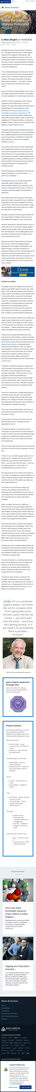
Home (3, 1005)
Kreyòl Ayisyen (5, 1048)
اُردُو (25, 1050)
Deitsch (13, 1053)
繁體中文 (17, 1038)
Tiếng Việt (4, 1043)
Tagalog (3, 1040)
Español (3, 1038)
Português (18, 1040)
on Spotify (10, 142)
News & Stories (12, 7)
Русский (10, 1040)
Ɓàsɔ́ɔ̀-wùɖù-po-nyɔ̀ (15, 1043)
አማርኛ (10, 1038)
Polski (27, 1048)
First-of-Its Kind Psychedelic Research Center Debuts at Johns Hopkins (16, 912)
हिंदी (8, 1053)
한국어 (23, 1045)
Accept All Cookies (25, 1087)
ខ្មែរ (19, 1053)
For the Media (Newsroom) (9, 1016)
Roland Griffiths (12, 344)
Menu (13, 1)
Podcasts (4, 1019)
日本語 (17, 1045)
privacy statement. (17, 1084)
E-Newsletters (5, 1008)
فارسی (3, 1053)
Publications (5, 1011)
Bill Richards (13, 181)
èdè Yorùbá (5, 1045)
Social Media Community (9, 1013)
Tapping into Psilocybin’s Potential (17, 968)
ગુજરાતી (12, 1050)
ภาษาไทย (19, 1050)
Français (24, 1038)
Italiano (26, 1040)
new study (24, 132)
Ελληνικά (4, 1050)
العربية (14, 1048)
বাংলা (12, 1045)
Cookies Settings (12, 1087)
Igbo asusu (26, 1043)
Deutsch (20, 1048)
